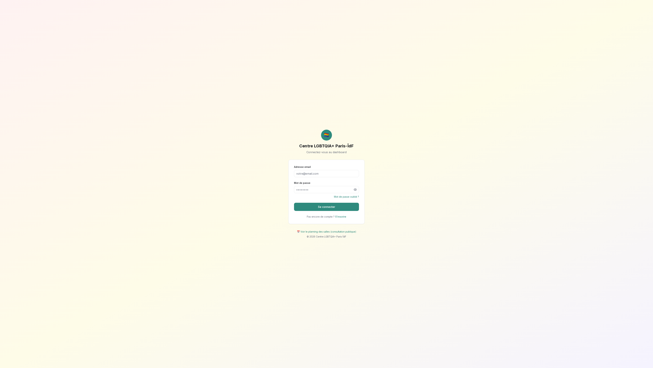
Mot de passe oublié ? (346, 196)
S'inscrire (340, 216)
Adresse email (302, 166)
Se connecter (326, 207)
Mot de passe (302, 182)
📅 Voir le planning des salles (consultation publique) (326, 231)
